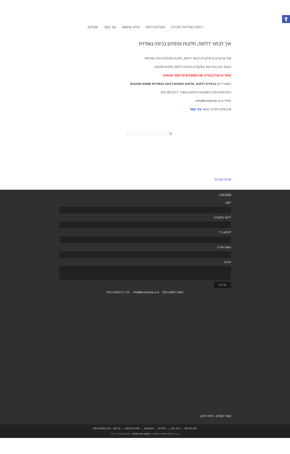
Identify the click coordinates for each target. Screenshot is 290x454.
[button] (286, 19)
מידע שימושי (131, 27)
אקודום (93, 27)
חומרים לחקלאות (132, 428)
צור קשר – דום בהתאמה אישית (107, 428)
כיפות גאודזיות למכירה (187, 27)
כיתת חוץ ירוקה (190, 428)
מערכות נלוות (155, 27)
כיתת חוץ (162, 428)
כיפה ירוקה (175, 428)
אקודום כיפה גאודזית (141, 433)
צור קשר (110, 27)
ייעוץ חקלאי (149, 428)
